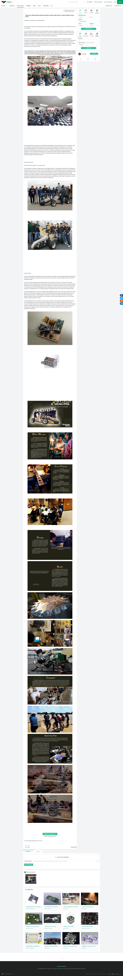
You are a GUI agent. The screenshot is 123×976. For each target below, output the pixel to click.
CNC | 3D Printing (108, 2)
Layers (80, 23)
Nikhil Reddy (48, 908)
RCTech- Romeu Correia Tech (70, 946)
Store (39, 5)
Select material (86, 42)
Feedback (28, 5)
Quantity (80, 19)
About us (88, 974)
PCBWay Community (7, 2)
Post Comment (28, 864)
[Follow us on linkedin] (115, 974)
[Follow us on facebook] (107, 974)
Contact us (95, 974)
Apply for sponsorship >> (50, 834)
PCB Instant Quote (98, 2)
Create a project (117, 5)
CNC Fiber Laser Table (69, 926)
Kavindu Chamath (87, 928)
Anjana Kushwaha (31, 908)
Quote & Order (89, 28)
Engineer (66, 908)
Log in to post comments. (63, 857)
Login (115, 2)
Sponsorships (20, 5)
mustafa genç (30, 928)
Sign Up (120, 2)
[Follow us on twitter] (110, 974)
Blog (34, 5)
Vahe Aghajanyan (31, 948)
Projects (3, 5)
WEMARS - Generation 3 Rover (89, 946)
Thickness (91, 23)
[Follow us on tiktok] (120, 974)
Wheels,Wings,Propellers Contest (35, 840)
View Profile (84, 54)
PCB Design (46, 5)
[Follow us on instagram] (117, 974)
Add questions (109, 5)
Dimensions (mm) (82, 15)
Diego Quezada (49, 928)
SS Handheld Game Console (51, 906)
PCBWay (90, 2)
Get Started (88, 48)
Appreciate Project (70, 10)
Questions (12, 5)
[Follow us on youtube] (112, 974)
